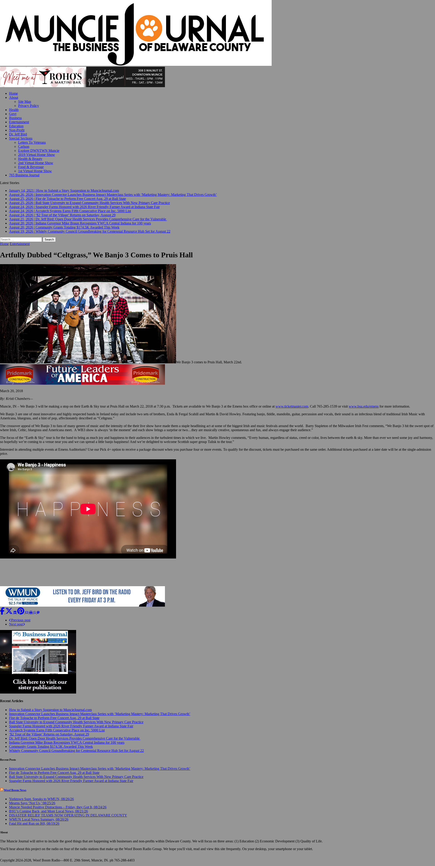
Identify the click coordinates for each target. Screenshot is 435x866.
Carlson (23, 146)
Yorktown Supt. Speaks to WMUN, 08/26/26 (41, 799)
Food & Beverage (31, 167)
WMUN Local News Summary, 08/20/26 (38, 819)
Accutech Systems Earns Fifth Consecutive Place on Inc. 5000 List (57, 730)
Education (16, 126)
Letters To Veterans (32, 142)
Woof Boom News (15, 790)
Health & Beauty (30, 159)
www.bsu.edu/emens (364, 406)
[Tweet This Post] (9, 612)
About (13, 97)
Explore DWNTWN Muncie (38, 151)
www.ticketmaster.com (292, 406)
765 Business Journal (24, 175)
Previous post (20, 620)
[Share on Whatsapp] (35, 612)
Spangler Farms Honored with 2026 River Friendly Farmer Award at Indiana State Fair (71, 726)
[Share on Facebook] (2, 612)
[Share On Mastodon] (38, 612)
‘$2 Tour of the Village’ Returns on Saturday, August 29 (49, 734)
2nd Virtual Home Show (35, 163)
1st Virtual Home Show (35, 171)
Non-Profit (16, 130)
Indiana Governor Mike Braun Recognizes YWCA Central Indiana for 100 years (66, 742)
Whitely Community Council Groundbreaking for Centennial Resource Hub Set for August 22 (76, 751)
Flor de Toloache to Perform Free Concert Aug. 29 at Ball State (54, 718)
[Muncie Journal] (217, 33)
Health (14, 110)
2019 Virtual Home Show (36, 155)
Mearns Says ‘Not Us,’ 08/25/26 (32, 803)
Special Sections (20, 138)
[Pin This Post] (21, 612)
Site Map (24, 101)
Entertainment (19, 122)
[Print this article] (31, 612)
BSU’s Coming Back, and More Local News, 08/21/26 (48, 811)
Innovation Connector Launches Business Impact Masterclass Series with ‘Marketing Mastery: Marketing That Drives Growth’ (99, 714)
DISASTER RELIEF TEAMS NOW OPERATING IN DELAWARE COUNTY (68, 815)
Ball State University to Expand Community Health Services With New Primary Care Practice (76, 722)
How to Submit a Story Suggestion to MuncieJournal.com (50, 710)
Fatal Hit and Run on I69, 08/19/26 (34, 823)
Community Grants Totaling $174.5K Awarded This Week (51, 746)
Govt (12, 114)
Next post (16, 624)
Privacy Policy (28, 106)
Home (13, 93)
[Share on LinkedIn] (15, 612)
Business (15, 118)
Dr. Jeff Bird (18, 134)
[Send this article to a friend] (27, 612)
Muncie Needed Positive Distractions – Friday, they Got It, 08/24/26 (57, 807)
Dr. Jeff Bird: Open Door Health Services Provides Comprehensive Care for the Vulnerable (74, 738)
